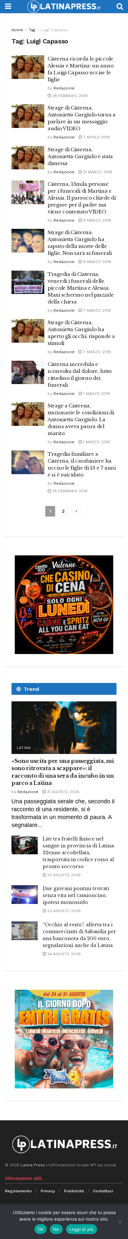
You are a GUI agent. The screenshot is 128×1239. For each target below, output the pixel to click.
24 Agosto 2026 (63, 954)
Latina (24, 748)
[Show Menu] (8, 6)
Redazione (64, 88)
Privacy (48, 1191)
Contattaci (103, 1191)
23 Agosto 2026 (63, 911)
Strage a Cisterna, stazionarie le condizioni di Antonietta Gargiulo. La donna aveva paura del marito (81, 419)
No (56, 1229)
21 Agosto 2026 (62, 792)
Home (17, 30)
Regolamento (18, 1191)
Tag (32, 30)
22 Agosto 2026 (63, 875)
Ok (41, 1229)
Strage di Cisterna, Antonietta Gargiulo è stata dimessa (80, 156)
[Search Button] (120, 6)
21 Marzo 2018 (97, 172)
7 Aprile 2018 (96, 137)
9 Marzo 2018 (96, 220)
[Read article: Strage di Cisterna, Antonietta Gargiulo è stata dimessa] (27, 158)
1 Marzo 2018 (96, 393)
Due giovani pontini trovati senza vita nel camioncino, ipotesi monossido (76, 895)
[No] (120, 1221)
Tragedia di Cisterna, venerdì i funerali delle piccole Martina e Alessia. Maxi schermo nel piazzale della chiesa (81, 288)
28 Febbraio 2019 (69, 95)
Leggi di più (81, 1229)
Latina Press (33, 1165)
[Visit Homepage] (63, 6)
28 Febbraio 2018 (69, 491)
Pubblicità (74, 1191)
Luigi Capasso (54, 30)
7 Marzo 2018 (96, 310)
